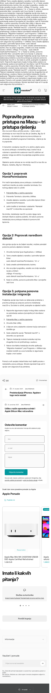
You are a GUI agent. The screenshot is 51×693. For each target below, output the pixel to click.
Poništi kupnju (24, 618)
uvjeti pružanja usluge (30, 480)
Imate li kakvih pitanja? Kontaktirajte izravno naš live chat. (24, 598)
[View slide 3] (26, 605)
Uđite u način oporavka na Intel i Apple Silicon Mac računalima (20, 409)
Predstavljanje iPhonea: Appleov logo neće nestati (25, 394)
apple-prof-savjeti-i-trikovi (12, 105)
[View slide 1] (20, 605)
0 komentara (43, 380)
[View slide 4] (29, 605)
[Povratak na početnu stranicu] (3, 105)
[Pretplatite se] (42, 663)
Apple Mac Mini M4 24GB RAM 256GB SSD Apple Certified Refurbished (21, 558)
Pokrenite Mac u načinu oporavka (19, 193)
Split (7, 380)
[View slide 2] (23, 605)
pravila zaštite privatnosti (13, 480)
